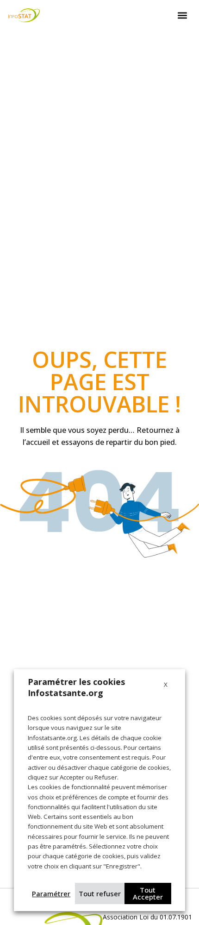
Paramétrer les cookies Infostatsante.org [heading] (76, 687)
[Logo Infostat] (24, 15)
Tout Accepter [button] (148, 893)
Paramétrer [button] (51, 893)
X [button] (166, 684)
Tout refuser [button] (100, 893)
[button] (182, 15)
